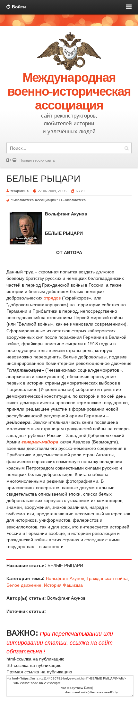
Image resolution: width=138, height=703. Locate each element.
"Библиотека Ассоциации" (34, 200)
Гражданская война (107, 578)
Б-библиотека (73, 200)
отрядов (52, 297)
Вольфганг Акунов (65, 578)
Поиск (126, 148)
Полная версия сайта (37, 160)
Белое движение (23, 585)
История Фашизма (63, 585)
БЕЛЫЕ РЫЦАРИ (43, 179)
